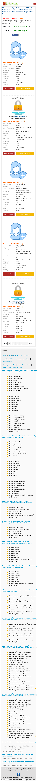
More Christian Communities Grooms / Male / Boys (22, 536)
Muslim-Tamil (13, 556)
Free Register (17, 355)
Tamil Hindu (6, 758)
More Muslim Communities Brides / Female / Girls (21, 560)
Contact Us (27, 355)
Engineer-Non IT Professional (18, 668)
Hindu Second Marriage (17, 416)
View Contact (8, 89)
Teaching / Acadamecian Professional (22, 734)
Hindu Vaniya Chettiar (16, 418)
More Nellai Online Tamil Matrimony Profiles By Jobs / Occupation (21, 689)
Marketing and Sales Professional (20, 676)
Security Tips (17, 367)
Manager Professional (16, 674)
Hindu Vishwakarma (15, 426)
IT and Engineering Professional (19, 670)
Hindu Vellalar (13, 422)
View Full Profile (25, 89)
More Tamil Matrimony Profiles (13, 752)
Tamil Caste (17, 746)
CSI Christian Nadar (15, 511)
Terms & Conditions (24, 365)
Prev (5, 344)
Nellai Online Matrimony (10, 20)
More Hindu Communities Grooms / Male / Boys (21, 496)
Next (30, 344)
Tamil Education (8, 750)
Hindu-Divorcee (14, 390)
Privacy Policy (7, 367)
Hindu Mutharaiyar (15, 400)
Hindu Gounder (14, 396)
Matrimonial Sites (25, 20)
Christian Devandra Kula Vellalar (19, 509)
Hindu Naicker (13, 404)
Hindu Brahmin (14, 380)
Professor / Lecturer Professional (20, 730)
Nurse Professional (15, 678)
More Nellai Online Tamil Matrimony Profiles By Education (21, 613)
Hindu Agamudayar (15, 379)
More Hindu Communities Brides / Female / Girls (20, 431)
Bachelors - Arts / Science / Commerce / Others (22, 597)
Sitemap (5, 365)
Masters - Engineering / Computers (21, 606)
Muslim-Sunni (13, 554)
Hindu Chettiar (14, 384)
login (16, 117)
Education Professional (16, 666)
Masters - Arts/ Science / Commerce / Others (22, 631)
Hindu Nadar (13, 406)
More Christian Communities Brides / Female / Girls (21, 516)
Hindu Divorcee (14, 456)
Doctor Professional (15, 664)
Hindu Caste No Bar (15, 382)
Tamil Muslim (28, 758)
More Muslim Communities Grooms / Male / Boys (21, 585)
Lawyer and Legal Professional (19, 672)
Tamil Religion (7, 746)
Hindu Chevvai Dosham (17, 386)
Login (10, 355)
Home (5, 355)
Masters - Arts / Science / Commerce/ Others (22, 603)
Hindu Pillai (12, 408)
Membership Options (23, 359)
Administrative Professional (18, 654)
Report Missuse (7, 361)
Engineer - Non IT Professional (19, 716)
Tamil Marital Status (18, 748)
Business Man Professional (18, 658)
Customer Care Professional (18, 662)
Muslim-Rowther (14, 552)
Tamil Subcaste (28, 746)
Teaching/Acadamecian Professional (21, 686)
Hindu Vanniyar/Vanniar (17, 420)
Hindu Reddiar (13, 410)
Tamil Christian (17, 758)
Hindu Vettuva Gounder (17, 424)
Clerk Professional (15, 660)
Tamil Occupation (21, 750)
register (22, 117)
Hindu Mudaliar (14, 398)
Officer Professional (15, 680)
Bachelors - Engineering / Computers (21, 600)
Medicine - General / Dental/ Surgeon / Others (22, 609)
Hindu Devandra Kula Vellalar (18, 388)
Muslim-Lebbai (14, 550)
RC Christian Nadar (15, 513)
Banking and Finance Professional (20, 656)
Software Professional (16, 684)
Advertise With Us (8, 359)
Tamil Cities (6, 748)
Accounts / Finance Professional (20, 652)
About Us (13, 365)
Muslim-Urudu (14, 558)
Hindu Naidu (13, 402)
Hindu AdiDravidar (15, 377)
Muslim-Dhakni (14, 548)
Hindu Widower (14, 428)
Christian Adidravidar (16, 507)
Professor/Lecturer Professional (19, 682)
